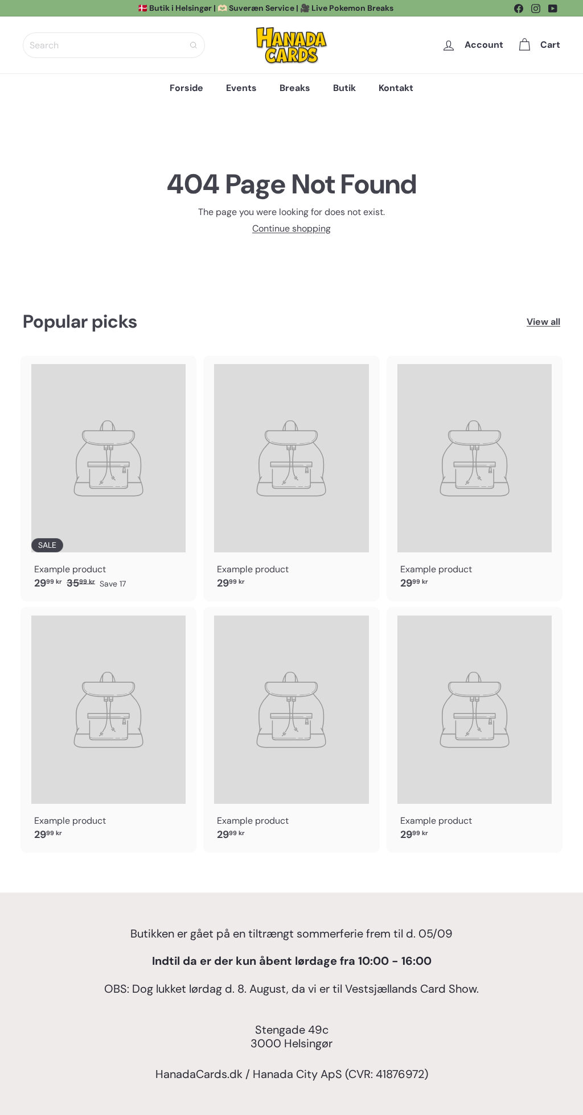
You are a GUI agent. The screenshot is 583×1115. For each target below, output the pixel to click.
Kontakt (396, 88)
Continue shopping (291, 228)
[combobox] (114, 45)
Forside (186, 88)
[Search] (193, 45)
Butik (344, 88)
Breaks (295, 88)
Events (241, 88)
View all (543, 321)
